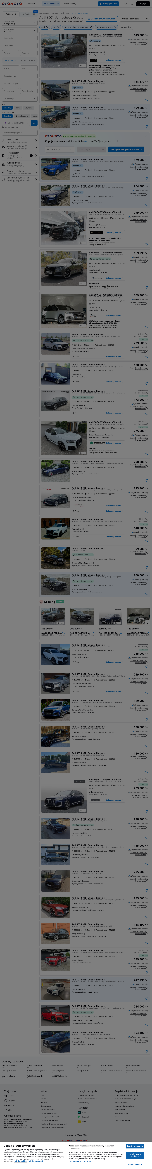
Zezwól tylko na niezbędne (135, 1155)
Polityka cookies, (20, 1161)
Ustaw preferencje (135, 1164)
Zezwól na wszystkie (135, 1146)
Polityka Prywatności (36, 1161)
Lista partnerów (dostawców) (80, 1161)
